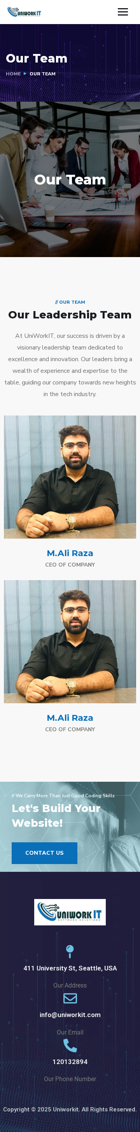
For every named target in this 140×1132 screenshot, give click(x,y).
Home (13, 74)
